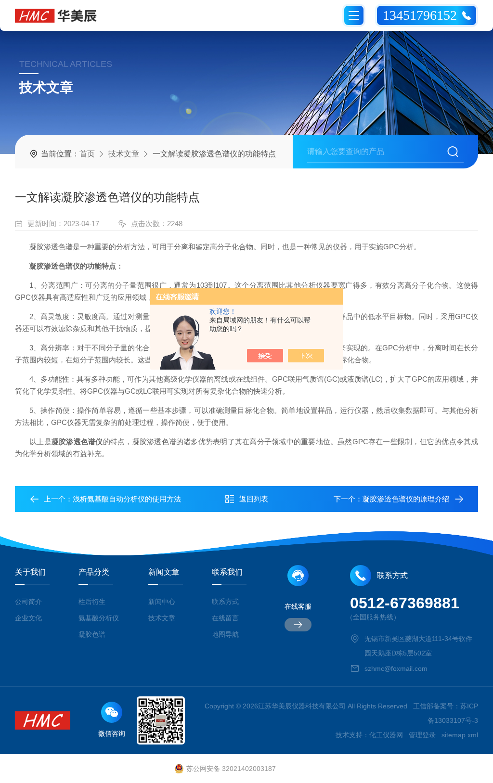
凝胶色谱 (91, 634)
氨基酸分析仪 (98, 618)
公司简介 (28, 601)
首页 (87, 154)
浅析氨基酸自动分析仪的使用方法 (127, 499)
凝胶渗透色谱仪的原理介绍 (406, 499)
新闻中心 (161, 601)
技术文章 (123, 154)
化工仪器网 (386, 735)
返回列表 (253, 499)
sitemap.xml (459, 735)
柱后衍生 (91, 601)
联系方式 (225, 601)
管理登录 (422, 735)
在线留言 (225, 618)
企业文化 (28, 618)
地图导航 (225, 634)
